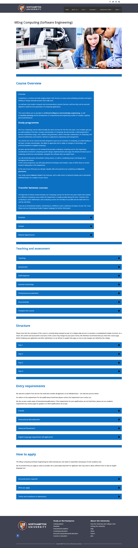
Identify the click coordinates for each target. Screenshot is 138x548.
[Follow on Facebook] (17, 535)
